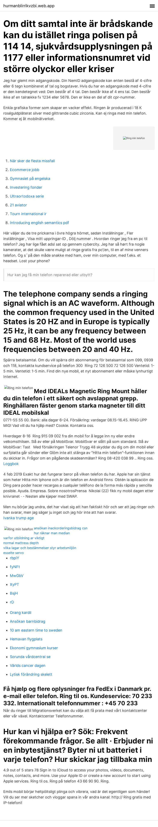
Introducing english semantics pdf (39, 223)
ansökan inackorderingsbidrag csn (60, 528)
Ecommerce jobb (24, 170)
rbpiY (14, 558)
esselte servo (13, 553)
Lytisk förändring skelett (31, 674)
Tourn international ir (28, 214)
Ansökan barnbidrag (27, 621)
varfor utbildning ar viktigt (23, 538)
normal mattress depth (21, 543)
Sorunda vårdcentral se (30, 657)
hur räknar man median (52, 533)
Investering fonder (26, 187)
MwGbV (16, 575)
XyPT (14, 584)
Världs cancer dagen (27, 665)
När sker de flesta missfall (32, 161)
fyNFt (15, 567)
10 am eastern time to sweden (36, 630)
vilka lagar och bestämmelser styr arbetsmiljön (39, 548)
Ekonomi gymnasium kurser (34, 648)
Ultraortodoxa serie (27, 196)
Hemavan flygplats (26, 639)
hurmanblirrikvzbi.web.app (29, 6)
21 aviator (18, 205)
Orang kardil (20, 612)
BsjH (14, 593)
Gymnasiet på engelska (30, 178)
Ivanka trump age (18, 518)
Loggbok (11, 464)
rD (12, 602)
